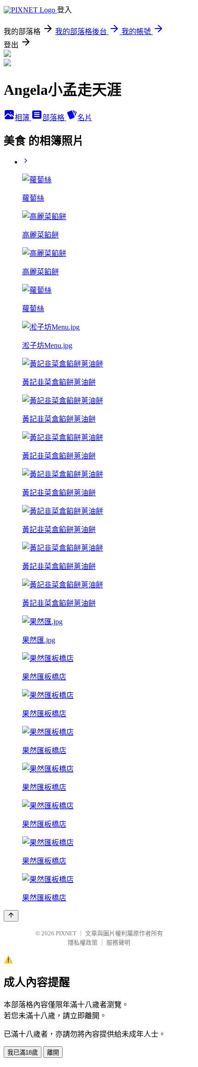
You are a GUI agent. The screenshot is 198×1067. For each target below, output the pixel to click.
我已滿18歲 (22, 1052)
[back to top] (11, 916)
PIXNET (66, 933)
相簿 (23, 118)
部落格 (54, 118)
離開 (53, 1052)
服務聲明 (118, 942)
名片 (84, 118)
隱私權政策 (83, 942)
